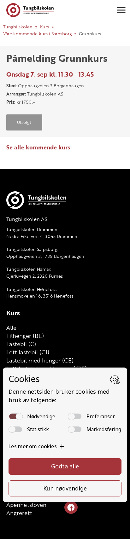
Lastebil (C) (21, 344)
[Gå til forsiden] (30, 10)
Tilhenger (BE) (25, 336)
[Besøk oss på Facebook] (71, 507)
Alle (11, 327)
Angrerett (19, 513)
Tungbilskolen (17, 26)
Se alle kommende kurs (38, 147)
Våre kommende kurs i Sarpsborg (37, 33)
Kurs (44, 26)
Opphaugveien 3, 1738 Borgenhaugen (45, 256)
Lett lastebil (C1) (27, 352)
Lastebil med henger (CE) (40, 360)
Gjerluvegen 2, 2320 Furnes (34, 276)
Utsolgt (24, 122)
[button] (121, 10)
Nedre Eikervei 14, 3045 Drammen (41, 236)
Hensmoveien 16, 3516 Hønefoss (40, 296)
